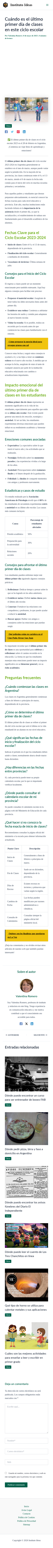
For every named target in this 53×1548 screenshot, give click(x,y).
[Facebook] (6, 131)
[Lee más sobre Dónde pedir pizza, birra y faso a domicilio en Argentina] (26, 1128)
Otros (8, 126)
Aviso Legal (26, 1510)
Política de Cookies (26, 1517)
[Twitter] (12, 131)
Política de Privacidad (26, 1521)
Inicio (26, 1506)
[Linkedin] (24, 131)
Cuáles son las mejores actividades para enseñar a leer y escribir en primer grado (25, 1357)
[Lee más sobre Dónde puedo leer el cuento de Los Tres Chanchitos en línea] (26, 1235)
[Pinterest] (18, 131)
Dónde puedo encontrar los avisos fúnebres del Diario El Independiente (25, 1206)
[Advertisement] (26, 68)
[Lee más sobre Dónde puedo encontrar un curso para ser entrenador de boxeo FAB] (26, 1073)
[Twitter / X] (26, 1023)
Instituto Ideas (21, 5)
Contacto (26, 1514)
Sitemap (26, 1524)
